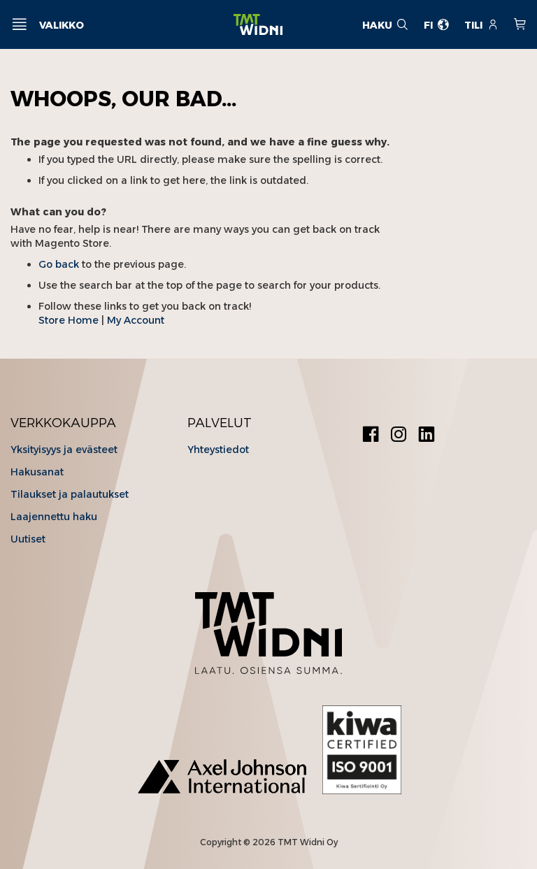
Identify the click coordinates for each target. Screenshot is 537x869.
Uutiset (27, 539)
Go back (58, 264)
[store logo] (258, 25)
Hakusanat (37, 472)
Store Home (68, 320)
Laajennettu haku (53, 516)
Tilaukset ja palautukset (69, 494)
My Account (135, 320)
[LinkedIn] (427, 436)
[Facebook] (371, 436)
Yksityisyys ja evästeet (63, 449)
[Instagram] (399, 436)
